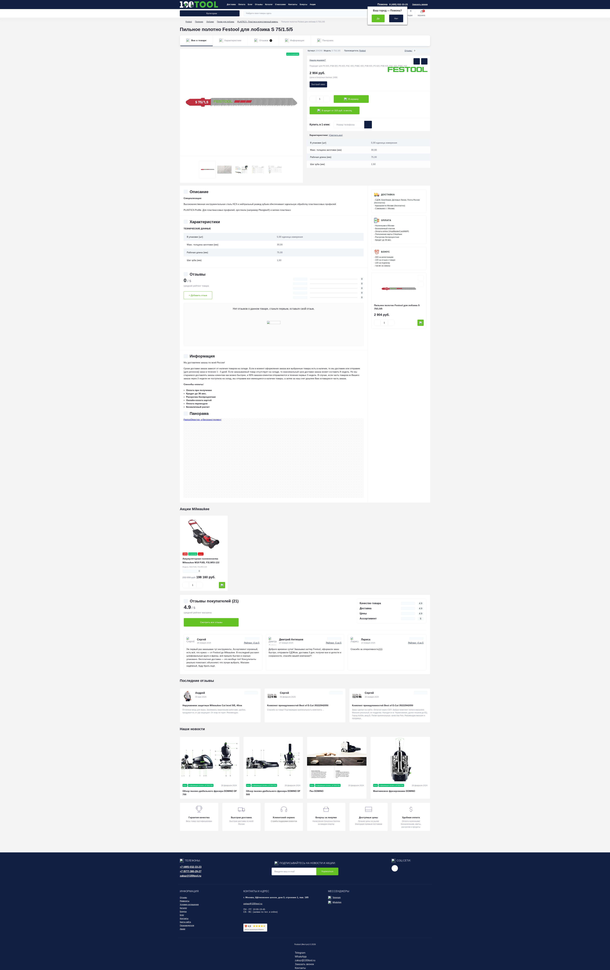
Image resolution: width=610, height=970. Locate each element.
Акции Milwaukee (194, 509)
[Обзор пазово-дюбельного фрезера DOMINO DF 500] (273, 759)
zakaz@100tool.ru (190, 875)
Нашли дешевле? (318, 60)
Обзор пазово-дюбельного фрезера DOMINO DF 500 (273, 793)
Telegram (336, 897)
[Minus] (313, 99)
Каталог (269, 4)
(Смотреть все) (336, 135)
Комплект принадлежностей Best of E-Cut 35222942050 (297, 705)
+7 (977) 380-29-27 (190, 871)
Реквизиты (184, 901)
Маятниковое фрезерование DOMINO (394, 791)
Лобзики (210, 22)
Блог (250, 4)
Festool (189, 22)
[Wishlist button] (416, 61)
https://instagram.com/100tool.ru (395, 868)
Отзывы (259, 4)
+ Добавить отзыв (198, 295)
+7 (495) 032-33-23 (190, 867)
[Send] (368, 124)
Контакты (292, 4)
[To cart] (420, 323)
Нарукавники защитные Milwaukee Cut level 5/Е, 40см (212, 705)
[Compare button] (424, 61)
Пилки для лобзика (225, 22)
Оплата (241, 4)
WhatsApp (336, 902)
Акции (312, 4)
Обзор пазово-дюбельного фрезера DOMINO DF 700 (210, 793)
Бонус (385, 251)
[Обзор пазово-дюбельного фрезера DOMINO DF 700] (209, 759)
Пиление (199, 22)
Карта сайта (185, 922)
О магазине (280, 4)
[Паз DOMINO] (336, 759)
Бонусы (303, 4)
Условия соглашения (189, 904)
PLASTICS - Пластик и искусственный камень (257, 22)
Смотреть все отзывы (211, 622)
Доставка (231, 4)
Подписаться (327, 871)
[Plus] (326, 99)
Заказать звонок (420, 4)
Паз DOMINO (316, 791)
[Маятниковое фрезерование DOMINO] (400, 759)
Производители (187, 925)
